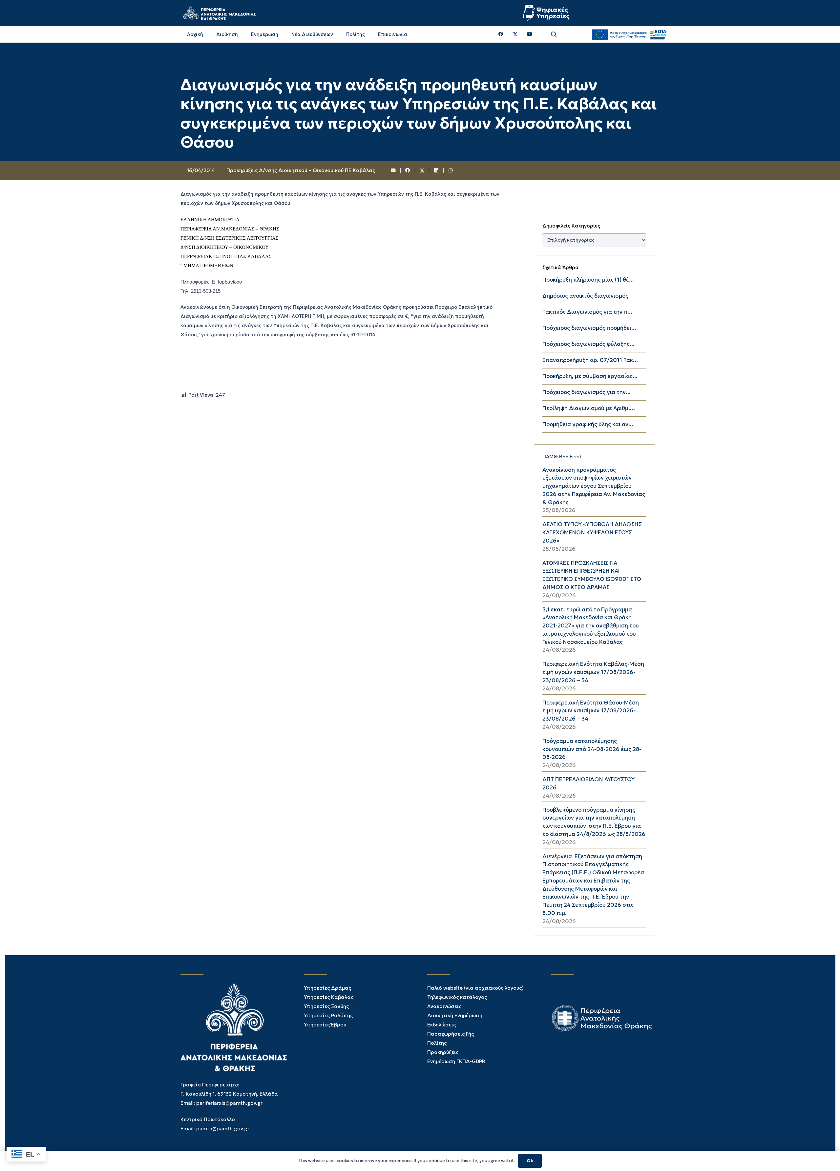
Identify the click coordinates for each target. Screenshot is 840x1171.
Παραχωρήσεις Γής (450, 1034)
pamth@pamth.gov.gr (222, 1128)
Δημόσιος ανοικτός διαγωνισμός (585, 295)
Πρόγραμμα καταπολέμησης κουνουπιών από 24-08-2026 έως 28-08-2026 (591, 749)
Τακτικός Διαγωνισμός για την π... (587, 311)
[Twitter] (515, 34)
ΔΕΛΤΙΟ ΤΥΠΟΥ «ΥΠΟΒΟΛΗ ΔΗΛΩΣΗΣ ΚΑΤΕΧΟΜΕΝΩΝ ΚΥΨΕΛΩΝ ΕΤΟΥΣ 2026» (592, 532)
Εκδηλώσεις (441, 1025)
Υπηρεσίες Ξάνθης (326, 1006)
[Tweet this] (422, 170)
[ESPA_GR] (629, 34)
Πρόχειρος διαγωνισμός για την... (586, 392)
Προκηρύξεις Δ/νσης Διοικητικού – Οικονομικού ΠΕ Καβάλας (300, 170)
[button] (553, 34)
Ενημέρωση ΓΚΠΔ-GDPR (456, 1061)
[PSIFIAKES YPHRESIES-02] (547, 13)
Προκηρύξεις (442, 1052)
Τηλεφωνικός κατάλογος (457, 997)
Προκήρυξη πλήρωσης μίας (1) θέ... (588, 279)
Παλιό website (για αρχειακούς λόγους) (475, 988)
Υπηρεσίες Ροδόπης (328, 1015)
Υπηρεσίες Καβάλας (328, 997)
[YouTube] (529, 34)
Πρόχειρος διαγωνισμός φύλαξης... (588, 344)
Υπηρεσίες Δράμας (327, 988)
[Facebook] (500, 34)
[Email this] (394, 170)
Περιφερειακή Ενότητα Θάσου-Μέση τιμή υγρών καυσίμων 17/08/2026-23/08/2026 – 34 (590, 711)
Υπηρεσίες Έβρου (325, 1025)
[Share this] (408, 170)
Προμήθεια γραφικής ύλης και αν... (587, 424)
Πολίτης (437, 1043)
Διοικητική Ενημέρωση (454, 1015)
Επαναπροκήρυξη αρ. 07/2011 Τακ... (590, 360)
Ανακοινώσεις (444, 1006)
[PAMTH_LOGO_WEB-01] (219, 13)
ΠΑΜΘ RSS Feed (561, 456)
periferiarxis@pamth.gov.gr (229, 1103)
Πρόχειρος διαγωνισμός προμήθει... (589, 328)
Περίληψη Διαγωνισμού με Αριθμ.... (588, 408)
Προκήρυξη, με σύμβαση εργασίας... (590, 376)
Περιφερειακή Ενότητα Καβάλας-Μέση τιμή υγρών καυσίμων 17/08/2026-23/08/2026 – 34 (593, 672)
